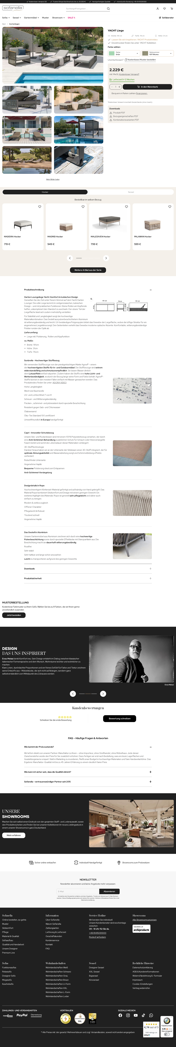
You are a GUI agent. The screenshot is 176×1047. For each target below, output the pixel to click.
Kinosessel (94, 980)
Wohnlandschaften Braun (57, 980)
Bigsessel (93, 975)
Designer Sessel (96, 967)
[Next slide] (106, 258)
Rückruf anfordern (97, 937)
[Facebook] (120, 1015)
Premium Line (8, 952)
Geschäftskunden (54, 936)
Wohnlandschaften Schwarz (58, 971)
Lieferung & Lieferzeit (56, 932)
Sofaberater (168, 17)
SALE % (71, 17)
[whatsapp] (151, 1015)
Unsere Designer (10, 948)
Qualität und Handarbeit (13, 944)
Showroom (57, 17)
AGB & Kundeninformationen (146, 971)
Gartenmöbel (30, 17)
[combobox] (86, 8)
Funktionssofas (9, 967)
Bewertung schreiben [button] (119, 718)
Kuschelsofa (7, 984)
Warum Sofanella (53, 924)
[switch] (167, 1034)
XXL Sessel (94, 971)
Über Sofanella (52, 919)
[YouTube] (136, 1015)
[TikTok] (143, 1015)
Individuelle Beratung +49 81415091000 (131, 2)
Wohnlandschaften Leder (57, 996)
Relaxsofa (6, 971)
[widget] (151, 1029)
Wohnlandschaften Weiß (57, 967)
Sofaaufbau (7, 940)
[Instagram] (128, 1015)
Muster (45, 17)
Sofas (5, 17)
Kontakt (49, 944)
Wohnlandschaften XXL (56, 988)
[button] (158, 8)
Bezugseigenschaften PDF (125, 116)
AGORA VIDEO (60, 382)
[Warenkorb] (171, 8)
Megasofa (7, 980)
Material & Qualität (10, 936)
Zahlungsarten (52, 928)
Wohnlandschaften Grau (57, 975)
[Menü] (171, 1017)
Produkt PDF (119, 112)
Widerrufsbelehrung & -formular (147, 975)
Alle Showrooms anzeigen (145, 919)
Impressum (138, 980)
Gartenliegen (14, 24)
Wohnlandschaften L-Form (58, 992)
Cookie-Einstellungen (143, 984)
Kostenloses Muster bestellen (142, 59)
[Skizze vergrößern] (120, 307)
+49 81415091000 (97, 933)
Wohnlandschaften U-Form (58, 984)
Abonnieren (109, 891)
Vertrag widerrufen (141, 988)
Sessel (16, 17)
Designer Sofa (8, 975)
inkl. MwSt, (124, 74)
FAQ (48, 948)
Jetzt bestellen (14, 615)
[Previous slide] (73, 694)
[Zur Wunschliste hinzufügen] (100, 30)
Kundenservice (52, 940)
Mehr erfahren (14, 835)
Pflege (5, 932)
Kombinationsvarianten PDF (126, 120)
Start (4, 24)
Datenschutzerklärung (143, 967)
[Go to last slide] (70, 258)
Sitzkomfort (7, 928)
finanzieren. (142, 93)
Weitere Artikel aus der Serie (88, 270)
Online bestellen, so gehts (14, 919)
